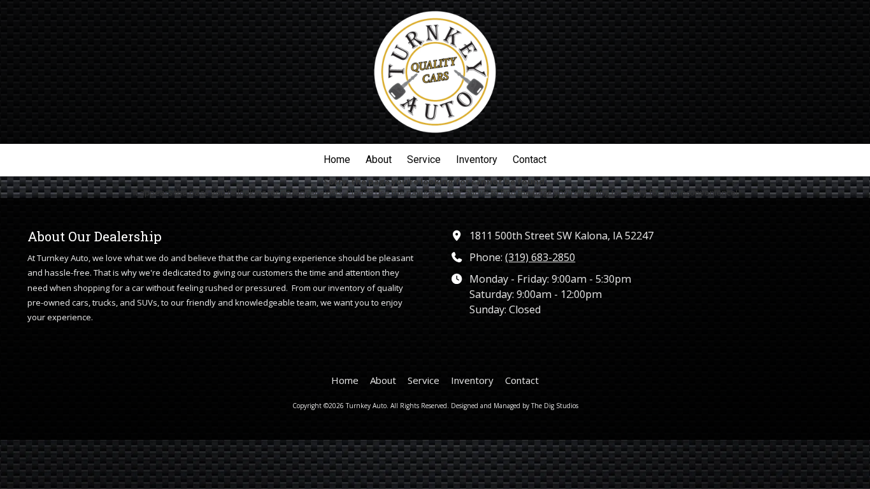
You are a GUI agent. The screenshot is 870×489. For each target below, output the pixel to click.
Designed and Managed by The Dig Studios (514, 405)
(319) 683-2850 (540, 257)
